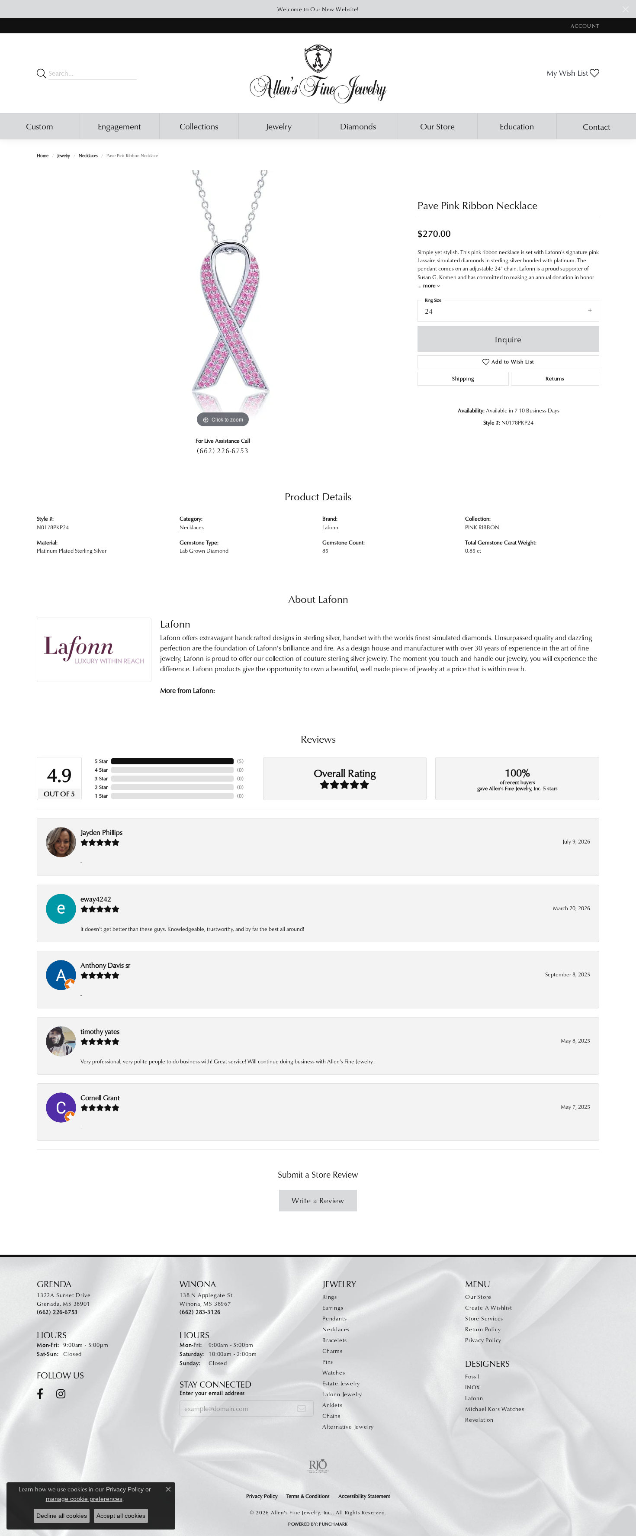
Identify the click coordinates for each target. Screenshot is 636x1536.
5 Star (101, 761)
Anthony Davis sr (105, 965)
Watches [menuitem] (333, 1372)
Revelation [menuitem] (479, 1419)
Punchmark (333, 1524)
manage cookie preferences (84, 1498)
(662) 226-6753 (222, 450)
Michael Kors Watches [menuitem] (494, 1409)
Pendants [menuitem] (334, 1318)
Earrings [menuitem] (332, 1307)
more (430, 285)
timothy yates (99, 1031)
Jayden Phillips (101, 832)
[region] (223, 300)
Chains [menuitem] (331, 1416)
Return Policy (483, 1329)
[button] (584, 25)
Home (42, 155)
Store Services (484, 1318)
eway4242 (95, 899)
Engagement (119, 126)
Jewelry (279, 126)
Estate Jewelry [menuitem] (341, 1383)
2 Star (101, 787)
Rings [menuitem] (329, 1297)
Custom (39, 126)
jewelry (63, 155)
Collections (199, 126)
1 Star (101, 795)
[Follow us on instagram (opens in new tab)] (61, 1394)
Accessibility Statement (364, 1496)
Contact (596, 126)
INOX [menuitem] (472, 1387)
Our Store (437, 126)
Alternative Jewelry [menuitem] (348, 1426)
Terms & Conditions (308, 1496)
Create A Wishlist (488, 1307)
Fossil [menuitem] (472, 1376)
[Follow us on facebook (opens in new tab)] (40, 1394)
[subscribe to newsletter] (301, 1408)
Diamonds (358, 126)
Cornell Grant (100, 1097)
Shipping (463, 378)
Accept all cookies (120, 1515)
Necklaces (88, 155)
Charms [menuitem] (332, 1351)
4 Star (101, 769)
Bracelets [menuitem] (334, 1340)
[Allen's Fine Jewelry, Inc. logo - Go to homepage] (318, 73)
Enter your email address (212, 1393)
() (240, 761)
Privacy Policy (483, 1340)
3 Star (101, 778)
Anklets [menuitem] (332, 1405)
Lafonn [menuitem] (474, 1398)
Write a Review (318, 1200)
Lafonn (330, 527)
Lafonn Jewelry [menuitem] (342, 1394)
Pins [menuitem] (327, 1361)
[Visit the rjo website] (318, 1466)
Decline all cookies (61, 1515)
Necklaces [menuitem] (336, 1329)
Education (517, 126)
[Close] (625, 9)
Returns (555, 378)
